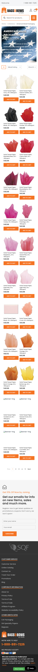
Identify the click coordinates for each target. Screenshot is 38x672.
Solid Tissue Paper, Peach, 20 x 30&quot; (11, 350)
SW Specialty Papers (10, 623)
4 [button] (22, 469)
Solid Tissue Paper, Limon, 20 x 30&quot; (11, 449)
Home (4, 24)
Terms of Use (7, 599)
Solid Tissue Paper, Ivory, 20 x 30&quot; (10, 92)
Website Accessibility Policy (12, 610)
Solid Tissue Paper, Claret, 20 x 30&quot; (11, 188)
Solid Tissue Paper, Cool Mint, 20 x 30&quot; (26, 449)
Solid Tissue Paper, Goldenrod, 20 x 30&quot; (10, 417)
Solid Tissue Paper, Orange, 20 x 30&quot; (26, 351)
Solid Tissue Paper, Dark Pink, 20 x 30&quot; (10, 287)
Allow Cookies (19, 669)
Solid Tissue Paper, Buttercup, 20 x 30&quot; (26, 384)
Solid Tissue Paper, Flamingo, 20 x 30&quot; (26, 222)
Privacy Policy (7, 595)
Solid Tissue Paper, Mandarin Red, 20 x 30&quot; (10, 156)
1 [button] (12, 469)
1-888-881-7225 (30, 3)
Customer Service (9, 564)
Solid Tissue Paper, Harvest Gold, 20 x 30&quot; (26, 417)
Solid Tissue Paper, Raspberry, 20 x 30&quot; (10, 254)
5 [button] (25, 469)
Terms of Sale (7, 603)
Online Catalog (7, 567)
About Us (5, 592)
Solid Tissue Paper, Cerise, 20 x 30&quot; (11, 221)
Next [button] (29, 469)
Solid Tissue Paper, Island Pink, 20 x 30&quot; (26, 254)
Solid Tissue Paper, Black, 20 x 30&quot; (10, 124)
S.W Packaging (7, 620)
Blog (3, 582)
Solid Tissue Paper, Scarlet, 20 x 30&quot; (27, 124)
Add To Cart (11, 99)
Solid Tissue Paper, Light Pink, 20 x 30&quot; (26, 287)
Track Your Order (8, 575)
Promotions (6, 578)
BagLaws (5, 627)
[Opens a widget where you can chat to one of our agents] (30, 668)
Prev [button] (8, 469)
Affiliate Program (8, 606)
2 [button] (15, 469)
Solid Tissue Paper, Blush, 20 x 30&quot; (10, 319)
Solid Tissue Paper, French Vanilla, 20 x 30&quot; (26, 92)
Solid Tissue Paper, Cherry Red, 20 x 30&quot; (26, 156)
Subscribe (9, 534)
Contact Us (6, 571)
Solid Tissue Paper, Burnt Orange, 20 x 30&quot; (10, 384)
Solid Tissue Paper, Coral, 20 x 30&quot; (26, 319)
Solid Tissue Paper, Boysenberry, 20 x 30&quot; (26, 189)
